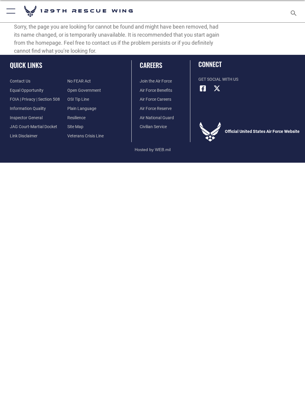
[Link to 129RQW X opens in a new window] (217, 88)
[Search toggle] (295, 11)
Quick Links (26, 65)
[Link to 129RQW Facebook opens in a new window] (202, 88)
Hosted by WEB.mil (153, 149)
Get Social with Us (218, 79)
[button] (9, 11)
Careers (151, 65)
